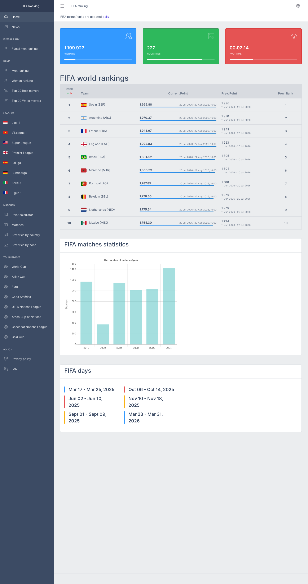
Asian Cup (19, 276)
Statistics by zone (24, 245)
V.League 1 (17, 132)
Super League (19, 142)
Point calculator (22, 215)
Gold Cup (18, 337)
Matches (17, 225)
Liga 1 (14, 122)
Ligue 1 (15, 193)
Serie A (14, 183)
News (15, 27)
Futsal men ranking (25, 48)
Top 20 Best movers (25, 90)
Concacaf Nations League (29, 327)
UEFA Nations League (26, 307)
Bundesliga (17, 173)
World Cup (19, 266)
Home (16, 17)
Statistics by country (26, 235)
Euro (15, 286)
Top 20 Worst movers (26, 100)
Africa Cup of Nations (26, 317)
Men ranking (20, 70)
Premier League (20, 152)
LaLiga (14, 162)
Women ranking (22, 80)
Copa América (21, 296)
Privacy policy (21, 359)
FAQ (14, 369)
